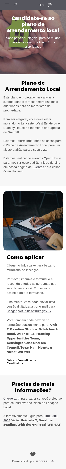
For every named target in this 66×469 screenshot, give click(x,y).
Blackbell (43, 461)
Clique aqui (11, 398)
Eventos (38, 167)
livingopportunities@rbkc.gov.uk (29, 311)
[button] (33, 130)
